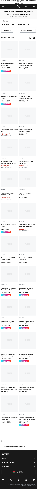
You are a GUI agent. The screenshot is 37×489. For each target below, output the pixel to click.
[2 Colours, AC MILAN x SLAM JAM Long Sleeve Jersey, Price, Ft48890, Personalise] (9, 347)
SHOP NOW (13, 16)
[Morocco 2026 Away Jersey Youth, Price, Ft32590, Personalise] (9, 218)
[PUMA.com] (18, 6)
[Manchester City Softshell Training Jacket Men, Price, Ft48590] (27, 379)
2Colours (22, 93)
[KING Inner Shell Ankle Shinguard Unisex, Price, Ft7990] (27, 121)
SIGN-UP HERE (19, 3)
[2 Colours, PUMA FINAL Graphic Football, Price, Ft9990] (27, 184)
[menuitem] (3, 479)
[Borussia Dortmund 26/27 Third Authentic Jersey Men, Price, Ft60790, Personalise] (27, 410)
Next (2, 441)
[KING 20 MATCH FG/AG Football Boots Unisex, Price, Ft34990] (27, 55)
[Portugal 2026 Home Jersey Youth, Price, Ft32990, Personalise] (9, 89)
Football (5, 21)
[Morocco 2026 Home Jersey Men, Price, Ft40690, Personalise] (9, 56)
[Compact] (30, 38)
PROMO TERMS (22, 16)
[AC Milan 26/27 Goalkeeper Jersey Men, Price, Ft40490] (9, 409)
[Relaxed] (34, 38)
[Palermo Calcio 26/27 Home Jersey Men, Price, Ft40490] (27, 249)
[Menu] (3, 6)
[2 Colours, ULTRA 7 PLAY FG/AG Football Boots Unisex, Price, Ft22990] (27, 88)
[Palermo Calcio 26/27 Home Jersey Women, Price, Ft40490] (9, 249)
